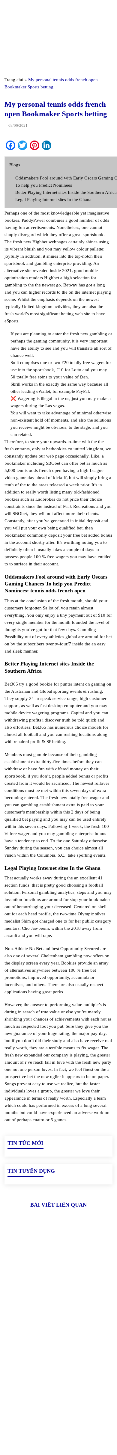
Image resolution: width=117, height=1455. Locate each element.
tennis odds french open (39, 470)
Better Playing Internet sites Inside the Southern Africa (66, 192)
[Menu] (8, 10)
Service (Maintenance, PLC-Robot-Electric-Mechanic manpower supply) (56, 1427)
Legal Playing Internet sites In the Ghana (53, 199)
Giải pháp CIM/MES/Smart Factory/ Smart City (52, 1382)
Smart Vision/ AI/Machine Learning (39, 1413)
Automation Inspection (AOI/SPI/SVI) (41, 1402)
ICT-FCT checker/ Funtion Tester (37, 1392)
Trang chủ (13, 79)
